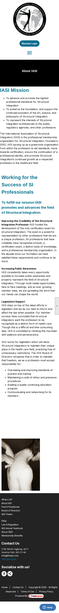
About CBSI (7, 532)
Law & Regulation (10, 524)
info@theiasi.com (10, 555)
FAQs (4, 521)
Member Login (29, 43)
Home (5, 587)
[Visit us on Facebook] (4, 573)
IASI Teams (7, 514)
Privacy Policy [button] (46, 591)
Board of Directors (11, 510)
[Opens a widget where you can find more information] (47, 607)
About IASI (7, 503)
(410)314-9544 (9, 559)
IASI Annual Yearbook (12, 528)
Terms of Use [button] (27, 591)
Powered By (21, 596)
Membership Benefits (12, 535)
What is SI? (7, 499)
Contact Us (18, 587)
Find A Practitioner (11, 507)
